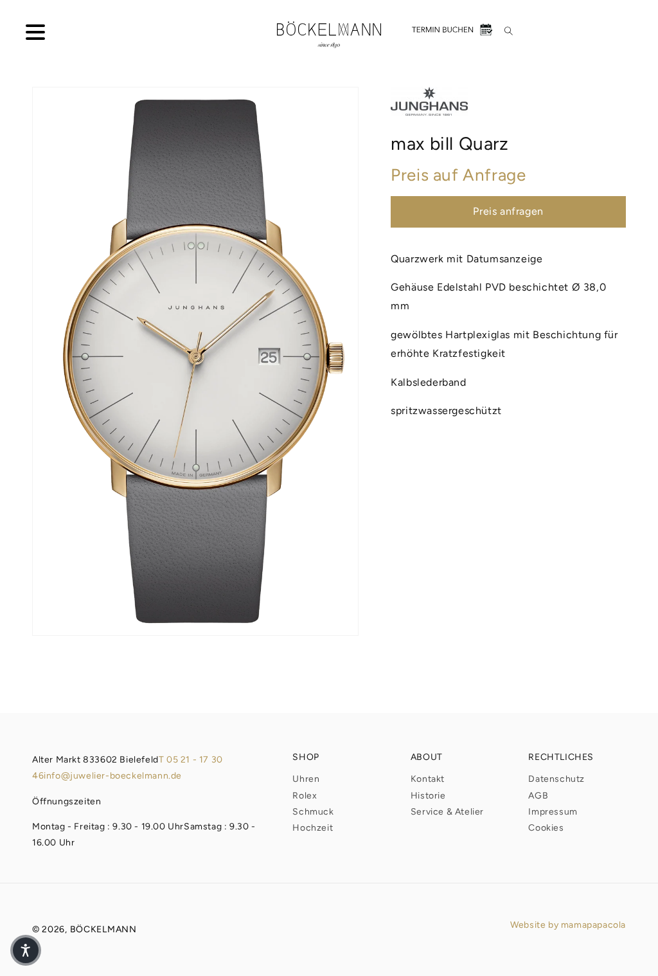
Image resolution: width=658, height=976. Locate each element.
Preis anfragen (508, 211)
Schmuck (312, 811)
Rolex (304, 795)
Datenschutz (556, 778)
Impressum (552, 811)
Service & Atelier (447, 811)
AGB (538, 795)
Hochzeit (312, 827)
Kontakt (428, 778)
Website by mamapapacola (568, 924)
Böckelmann (103, 929)
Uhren (305, 778)
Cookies (546, 827)
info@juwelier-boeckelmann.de (113, 775)
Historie (428, 795)
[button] (26, 35)
